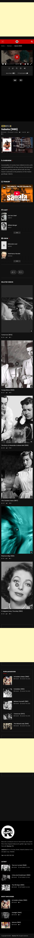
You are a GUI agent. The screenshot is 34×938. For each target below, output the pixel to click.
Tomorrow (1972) (6, 335)
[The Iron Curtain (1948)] (5, 868)
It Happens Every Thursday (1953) (12, 611)
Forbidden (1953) (19, 689)
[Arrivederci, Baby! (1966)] (7, 680)
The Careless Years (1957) (9, 500)
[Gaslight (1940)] (5, 915)
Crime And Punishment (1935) (21, 875)
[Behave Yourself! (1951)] (7, 705)
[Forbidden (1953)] (7, 693)
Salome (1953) (16, 922)
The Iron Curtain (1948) (19, 865)
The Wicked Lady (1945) (21, 724)
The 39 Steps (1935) (18, 885)
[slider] (9, 64)
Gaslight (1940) (17, 912)
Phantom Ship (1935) (7, 556)
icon (17, 308)
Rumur (4, 132)
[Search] (32, 41)
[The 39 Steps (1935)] (5, 888)
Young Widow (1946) (7, 390)
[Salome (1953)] (5, 925)
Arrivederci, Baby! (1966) (21, 677)
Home (3, 46)
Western (9, 46)
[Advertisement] (17, 19)
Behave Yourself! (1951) (21, 701)
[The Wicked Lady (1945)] (7, 726)
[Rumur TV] (17, 41)
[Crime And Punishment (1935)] (5, 878)
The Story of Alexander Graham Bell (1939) (15, 445)
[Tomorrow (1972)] (7, 716)
